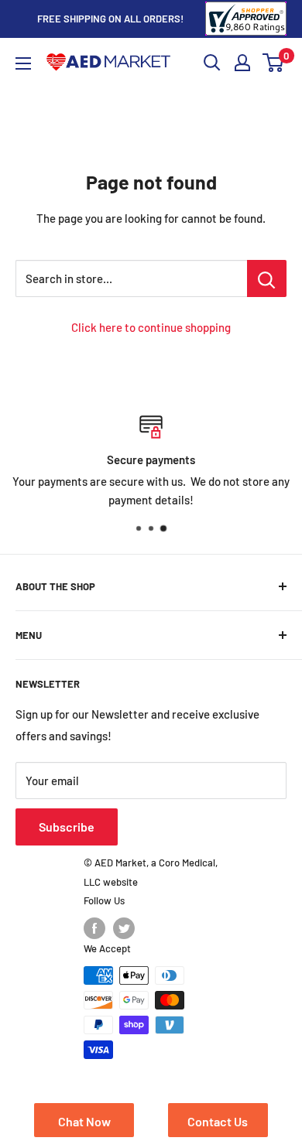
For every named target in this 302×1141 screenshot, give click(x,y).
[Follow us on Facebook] (94, 928)
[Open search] (212, 62)
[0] (273, 62)
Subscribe (66, 826)
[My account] (242, 62)
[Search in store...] (267, 278)
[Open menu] (23, 63)
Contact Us (217, 1121)
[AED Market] (108, 63)
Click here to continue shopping (151, 327)
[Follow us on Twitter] (124, 928)
